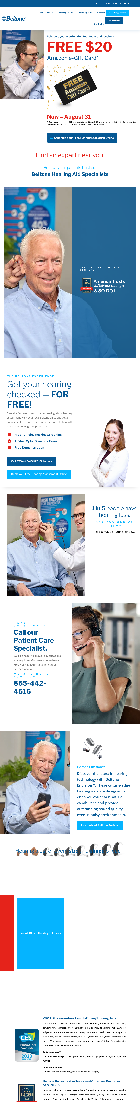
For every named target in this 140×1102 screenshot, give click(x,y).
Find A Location (114, 20)
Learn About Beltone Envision (100, 825)
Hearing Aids (85, 12)
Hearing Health (65, 12)
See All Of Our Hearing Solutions (40, 933)
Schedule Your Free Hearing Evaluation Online (84, 138)
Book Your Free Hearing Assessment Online (39, 474)
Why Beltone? (46, 12)
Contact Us (99, 24)
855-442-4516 (30, 687)
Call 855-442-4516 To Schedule (31, 461)
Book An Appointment (117, 13)
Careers (101, 12)
